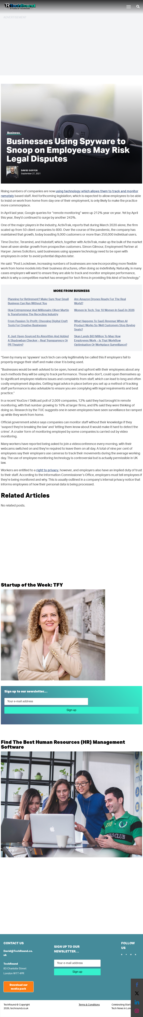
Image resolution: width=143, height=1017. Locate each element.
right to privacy (47, 470)
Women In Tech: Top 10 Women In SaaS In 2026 (104, 310)
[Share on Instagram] (137, 1011)
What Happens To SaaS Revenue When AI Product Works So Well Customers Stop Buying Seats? (104, 325)
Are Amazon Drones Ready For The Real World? (100, 301)
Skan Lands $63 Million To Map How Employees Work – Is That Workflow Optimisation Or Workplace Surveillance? (100, 340)
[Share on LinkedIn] (137, 1002)
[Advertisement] (71, 46)
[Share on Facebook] (137, 984)
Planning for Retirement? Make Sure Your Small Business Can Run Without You (38, 301)
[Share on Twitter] (137, 993)
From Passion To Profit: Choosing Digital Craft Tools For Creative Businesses (38, 323)
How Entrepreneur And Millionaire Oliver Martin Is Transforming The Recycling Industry (38, 312)
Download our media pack (19, 986)
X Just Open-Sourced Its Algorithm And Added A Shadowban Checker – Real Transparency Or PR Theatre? (38, 340)
